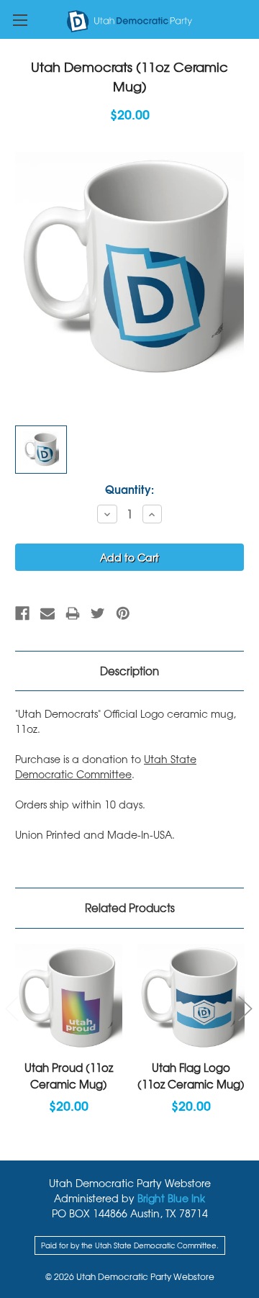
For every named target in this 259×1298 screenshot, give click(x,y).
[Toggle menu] (20, 20)
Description (129, 671)
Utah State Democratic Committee (105, 766)
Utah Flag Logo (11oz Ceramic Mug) (191, 1076)
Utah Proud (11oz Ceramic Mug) (68, 1076)
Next (244, 1007)
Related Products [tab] (130, 908)
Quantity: (129, 489)
